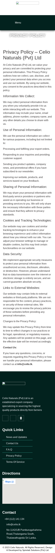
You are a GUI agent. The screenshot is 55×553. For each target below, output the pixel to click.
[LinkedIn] (49, 22)
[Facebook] (39, 22)
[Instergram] (13, 418)
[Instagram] (44, 22)
